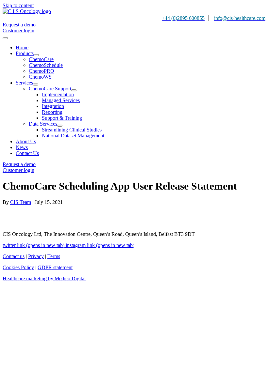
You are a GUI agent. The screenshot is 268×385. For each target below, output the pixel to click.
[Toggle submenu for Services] (35, 84)
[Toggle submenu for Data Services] (59, 126)
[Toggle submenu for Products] (36, 55)
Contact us (14, 256)
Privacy (36, 256)
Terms (53, 256)
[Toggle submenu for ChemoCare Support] (73, 90)
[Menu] (5, 38)
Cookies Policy (18, 267)
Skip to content (18, 5)
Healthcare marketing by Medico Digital (44, 278)
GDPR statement (55, 267)
